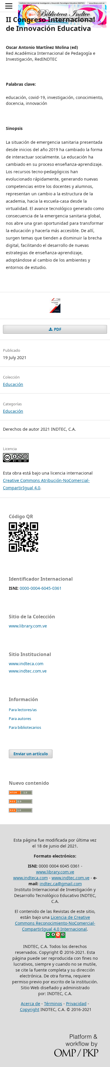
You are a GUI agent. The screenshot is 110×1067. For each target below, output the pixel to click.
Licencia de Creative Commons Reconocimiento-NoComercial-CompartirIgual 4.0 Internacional (55, 923)
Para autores (20, 718)
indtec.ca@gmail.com (61, 883)
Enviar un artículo (30, 754)
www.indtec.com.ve (28, 671)
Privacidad (76, 1003)
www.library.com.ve (28, 626)
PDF (57, 329)
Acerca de (30, 1003)
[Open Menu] (9, 6)
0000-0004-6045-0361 (41, 588)
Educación (13, 384)
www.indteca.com (26, 663)
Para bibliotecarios (25, 727)
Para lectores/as (23, 709)
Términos (53, 1003)
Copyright (29, 1009)
